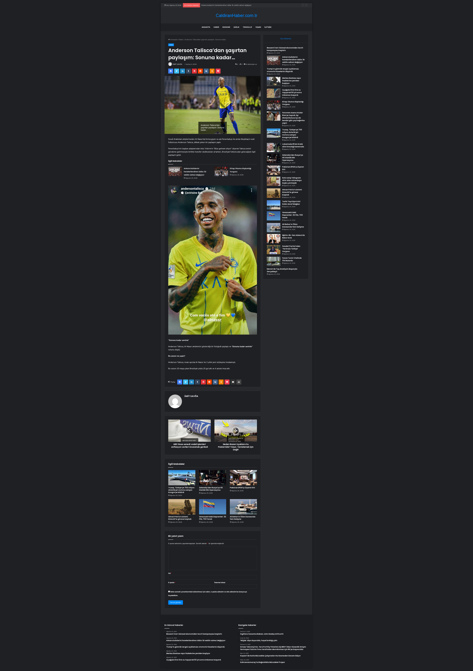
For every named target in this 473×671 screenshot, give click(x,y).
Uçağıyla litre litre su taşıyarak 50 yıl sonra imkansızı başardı (292, 92)
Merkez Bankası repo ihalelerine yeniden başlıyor (291, 80)
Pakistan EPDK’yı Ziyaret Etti (242, 487)
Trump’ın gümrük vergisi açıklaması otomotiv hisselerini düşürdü (225, 5)
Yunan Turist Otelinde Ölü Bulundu (292, 259)
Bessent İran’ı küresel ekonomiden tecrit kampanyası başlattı (285, 49)
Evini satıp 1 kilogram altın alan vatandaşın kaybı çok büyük (292, 180)
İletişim (267, 27)
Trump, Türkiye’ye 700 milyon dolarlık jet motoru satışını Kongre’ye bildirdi (181, 490)
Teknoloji (247, 27)
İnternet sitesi (219, 582)
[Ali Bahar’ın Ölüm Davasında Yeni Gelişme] (243, 506)
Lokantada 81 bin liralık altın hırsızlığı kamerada (293, 145)
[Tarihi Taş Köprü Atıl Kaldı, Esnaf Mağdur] (273, 204)
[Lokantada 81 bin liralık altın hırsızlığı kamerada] (273, 147)
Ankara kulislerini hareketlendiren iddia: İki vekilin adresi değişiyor (195, 171)
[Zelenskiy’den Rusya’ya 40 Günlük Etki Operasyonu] (212, 477)
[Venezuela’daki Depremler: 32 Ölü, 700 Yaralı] (212, 506)
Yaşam (258, 27)
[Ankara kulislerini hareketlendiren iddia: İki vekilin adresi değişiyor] (175, 171)
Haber (216, 27)
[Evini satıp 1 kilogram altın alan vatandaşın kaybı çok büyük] (273, 181)
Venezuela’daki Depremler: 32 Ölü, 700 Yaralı (212, 517)
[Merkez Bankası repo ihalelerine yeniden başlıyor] (273, 81)
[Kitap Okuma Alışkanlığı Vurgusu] (221, 171)
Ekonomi (226, 27)
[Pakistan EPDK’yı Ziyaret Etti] (243, 477)
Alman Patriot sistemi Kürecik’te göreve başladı (179, 517)
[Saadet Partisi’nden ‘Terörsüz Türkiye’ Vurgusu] (273, 249)
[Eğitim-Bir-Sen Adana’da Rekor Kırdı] (273, 238)
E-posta (172, 582)
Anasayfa (206, 27)
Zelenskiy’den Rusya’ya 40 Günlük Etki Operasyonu (211, 488)
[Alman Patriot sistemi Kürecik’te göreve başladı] (181, 506)
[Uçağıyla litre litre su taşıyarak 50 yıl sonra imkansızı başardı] (273, 93)
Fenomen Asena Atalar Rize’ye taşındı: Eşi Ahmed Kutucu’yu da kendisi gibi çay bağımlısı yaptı (293, 117)
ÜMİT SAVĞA (177, 64)
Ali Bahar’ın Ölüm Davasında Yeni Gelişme (242, 517)
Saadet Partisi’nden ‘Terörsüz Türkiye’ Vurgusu (291, 249)
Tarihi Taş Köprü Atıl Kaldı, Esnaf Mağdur (291, 202)
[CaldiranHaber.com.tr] (236, 15)
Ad (170, 573)
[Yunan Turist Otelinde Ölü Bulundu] (273, 261)
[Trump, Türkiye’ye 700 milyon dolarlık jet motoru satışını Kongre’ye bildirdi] (181, 477)
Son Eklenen (285, 38)
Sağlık (236, 27)
